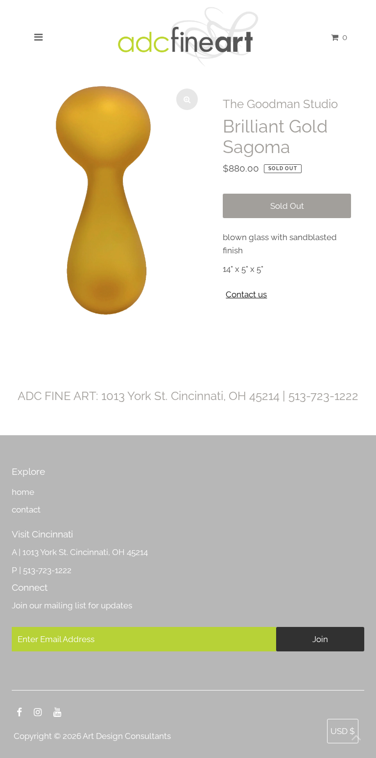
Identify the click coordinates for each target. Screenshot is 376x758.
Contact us (246, 294)
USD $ (342, 731)
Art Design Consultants (127, 736)
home (23, 492)
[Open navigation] (38, 37)
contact (26, 509)
